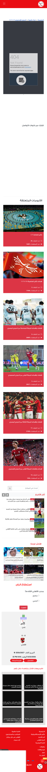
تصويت (23, 607)
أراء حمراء (17, 740)
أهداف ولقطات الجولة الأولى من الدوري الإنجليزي (25, 469)
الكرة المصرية (40, 743)
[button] (3, 495)
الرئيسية (41, 20)
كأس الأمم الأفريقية (38, 734)
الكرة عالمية (16, 731)
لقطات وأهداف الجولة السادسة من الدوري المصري (24, 328)
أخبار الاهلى (41, 740)
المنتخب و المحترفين (13, 734)
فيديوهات (41, 749)
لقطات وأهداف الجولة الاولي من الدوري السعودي (25, 375)
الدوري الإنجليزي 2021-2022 (17, 20)
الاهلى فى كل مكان (13, 737)
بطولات (42, 747)
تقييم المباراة (16, 660)
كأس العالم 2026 (36, 235)
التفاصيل (30, 660)
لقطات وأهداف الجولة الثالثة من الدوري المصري (25, 422)
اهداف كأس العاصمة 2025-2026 (31, 281)
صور (43, 752)
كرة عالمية (32, 20)
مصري (35, 596)
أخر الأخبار (41, 737)
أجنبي (35, 601)
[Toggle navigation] (4, 4)
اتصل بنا (42, 755)
